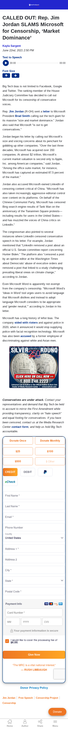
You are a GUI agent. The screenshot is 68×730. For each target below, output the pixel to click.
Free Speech (25, 697)
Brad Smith (22, 116)
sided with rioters (26, 322)
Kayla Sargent (11, 45)
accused (25, 336)
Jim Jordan (16, 111)
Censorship (9, 703)
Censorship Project (47, 697)
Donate (57, 711)
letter (46, 111)
